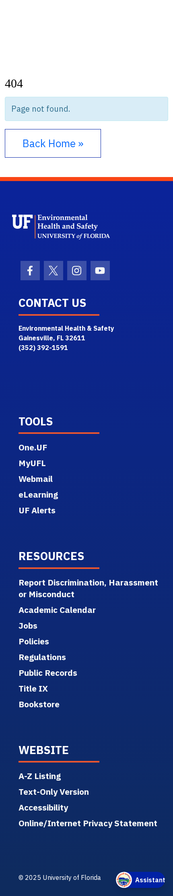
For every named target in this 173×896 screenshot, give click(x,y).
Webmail (36, 478)
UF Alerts (37, 510)
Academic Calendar (57, 609)
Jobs (28, 625)
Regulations (42, 657)
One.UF (33, 447)
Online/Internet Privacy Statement (88, 823)
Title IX (33, 688)
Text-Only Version (54, 791)
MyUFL (32, 463)
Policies (34, 641)
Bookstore (39, 704)
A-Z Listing (40, 775)
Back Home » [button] (53, 143)
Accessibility (43, 807)
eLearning (38, 494)
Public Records (48, 672)
